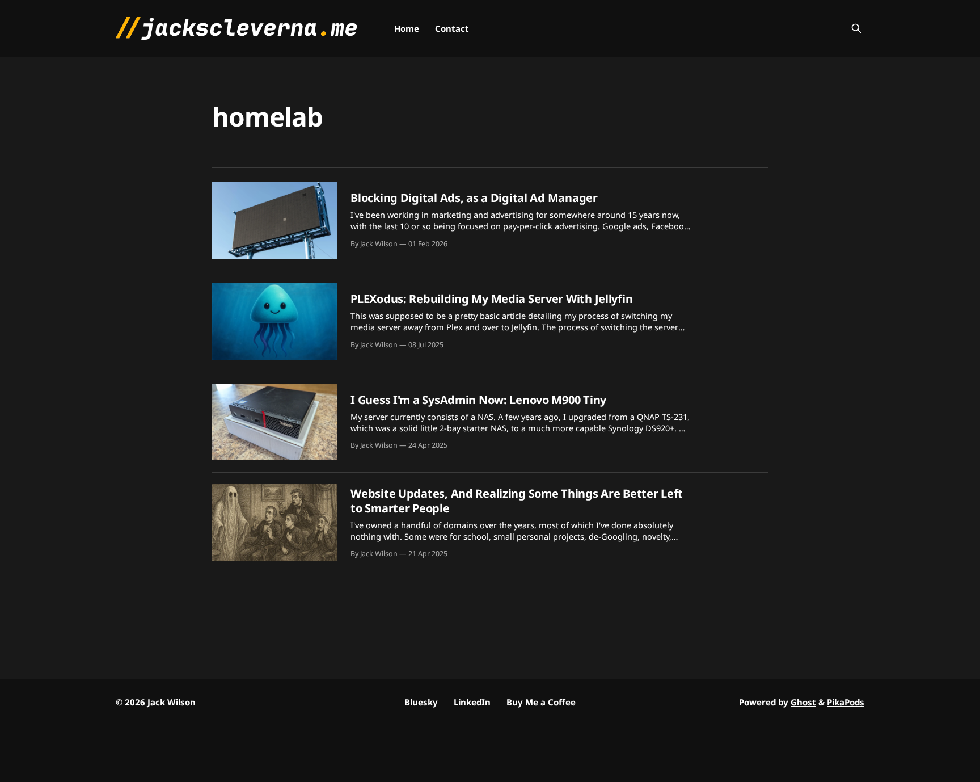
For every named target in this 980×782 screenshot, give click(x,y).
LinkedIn (472, 702)
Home (406, 28)
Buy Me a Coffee (541, 702)
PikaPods (845, 702)
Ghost (803, 702)
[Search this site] (856, 28)
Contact (452, 28)
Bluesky (421, 702)
